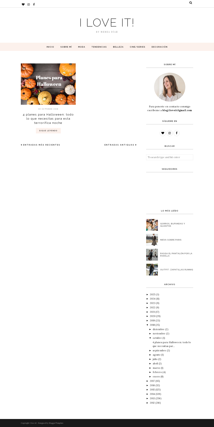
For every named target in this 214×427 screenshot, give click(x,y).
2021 (152, 311)
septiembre (159, 350)
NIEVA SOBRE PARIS (171, 240)
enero (156, 376)
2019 (152, 320)
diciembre (159, 329)
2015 (152, 389)
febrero (157, 372)
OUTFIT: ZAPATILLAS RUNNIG (176, 269)
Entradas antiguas (119, 145)
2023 (152, 303)
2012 (152, 402)
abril (155, 363)
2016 (152, 385)
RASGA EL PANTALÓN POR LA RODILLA (176, 254)
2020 (152, 316)
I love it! (107, 22)
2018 (152, 324)
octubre (157, 337)
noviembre (159, 333)
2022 (152, 307)
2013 (152, 398)
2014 (152, 393)
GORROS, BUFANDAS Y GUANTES (172, 224)
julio (155, 359)
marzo (156, 367)
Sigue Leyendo (48, 131)
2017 (152, 380)
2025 (152, 294)
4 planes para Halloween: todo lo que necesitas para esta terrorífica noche (48, 118)
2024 (152, 298)
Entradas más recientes (41, 145)
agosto (157, 354)
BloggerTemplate (56, 423)
